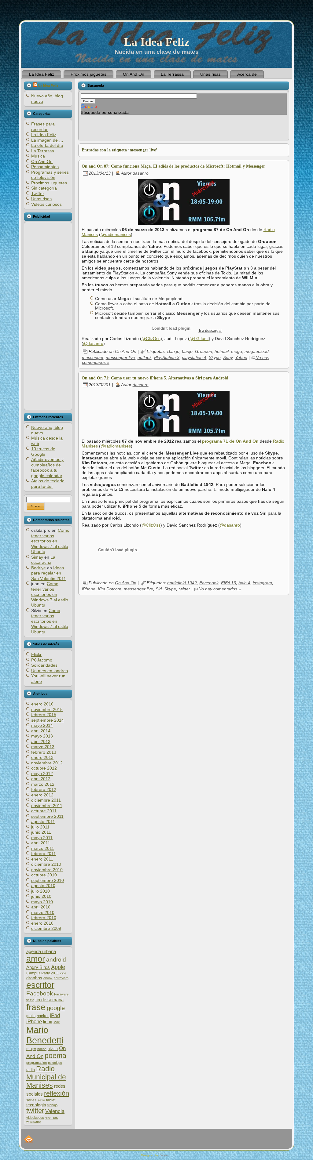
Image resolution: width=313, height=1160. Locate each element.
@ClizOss (151, 338)
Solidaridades (44, 665)
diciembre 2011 (46, 800)
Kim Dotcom (109, 588)
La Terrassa (42, 150)
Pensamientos (45, 166)
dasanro (141, 173)
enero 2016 (42, 703)
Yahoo (241, 357)
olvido (53, 1049)
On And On (42, 161)
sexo (41, 1100)
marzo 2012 (42, 784)
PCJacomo (41, 660)
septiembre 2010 (47, 880)
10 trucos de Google (43, 451)
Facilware (61, 994)
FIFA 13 (228, 582)
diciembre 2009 (46, 928)
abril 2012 (40, 778)
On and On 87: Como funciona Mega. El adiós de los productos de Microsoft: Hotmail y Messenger (173, 166)
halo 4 (244, 582)
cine (63, 973)
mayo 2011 (42, 837)
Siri (159, 588)
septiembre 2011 (47, 816)
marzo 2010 (42, 912)
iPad (55, 1015)
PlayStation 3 (166, 357)
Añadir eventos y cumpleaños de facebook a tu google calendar (47, 467)
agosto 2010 (43, 885)
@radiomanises (116, 234)
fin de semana (49, 999)
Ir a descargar (210, 330)
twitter (35, 1111)
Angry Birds (38, 967)
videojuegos (35, 1117)
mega (236, 351)
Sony (228, 357)
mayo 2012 (42, 773)
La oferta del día (47, 145)
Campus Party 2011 (42, 973)
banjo (187, 351)
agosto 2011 (43, 821)
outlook (145, 357)
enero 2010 (42, 923)
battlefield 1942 (182, 582)
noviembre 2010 (47, 869)
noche (41, 1049)
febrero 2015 (43, 714)
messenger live (120, 357)
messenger (92, 357)
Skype (215, 357)
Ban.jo (173, 351)
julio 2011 (40, 827)
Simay (37, 557)
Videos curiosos (46, 204)
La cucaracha (43, 560)
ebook (48, 978)
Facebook (39, 993)
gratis (30, 1016)
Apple (58, 967)
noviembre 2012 (47, 762)
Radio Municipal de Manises (46, 1077)
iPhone (34, 1021)
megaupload (257, 351)
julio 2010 (40, 891)
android (56, 959)
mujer (31, 1048)
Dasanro (165, 1155)
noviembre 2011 (46, 805)
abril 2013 (40, 741)
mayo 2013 (42, 736)
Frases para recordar (43, 126)
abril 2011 (40, 842)
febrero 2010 (43, 917)
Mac (56, 1022)
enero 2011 (42, 859)
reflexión (56, 1093)
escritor (40, 985)
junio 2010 (41, 896)
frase (36, 1007)
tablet (50, 1100)
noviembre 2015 (47, 709)
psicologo (55, 1062)
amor (35, 958)
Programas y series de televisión (50, 175)
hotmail (222, 351)
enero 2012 (42, 794)
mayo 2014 (42, 725)
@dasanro (93, 343)
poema (55, 1056)
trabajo (52, 1105)
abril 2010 (40, 906)
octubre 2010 (44, 874)
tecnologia (36, 1105)
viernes (51, 1117)
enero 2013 (42, 757)
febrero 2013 (43, 752)
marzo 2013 (42, 746)
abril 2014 (40, 730)
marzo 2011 (42, 848)
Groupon (203, 351)
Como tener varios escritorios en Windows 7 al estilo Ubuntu (50, 541)
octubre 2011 (44, 810)
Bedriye (38, 567)
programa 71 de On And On (230, 441)
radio (30, 1070)
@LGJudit (199, 338)
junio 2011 (41, 832)
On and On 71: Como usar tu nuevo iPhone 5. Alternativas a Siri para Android (155, 378)
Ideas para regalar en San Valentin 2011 (48, 573)
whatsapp (33, 1121)
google (56, 1007)
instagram (262, 582)
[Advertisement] (47, 316)
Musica (38, 156)
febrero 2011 (43, 853)
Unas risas (41, 198)
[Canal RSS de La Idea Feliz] (29, 1139)
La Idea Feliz (157, 41)
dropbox (34, 978)
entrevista (61, 978)
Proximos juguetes (49, 182)
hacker (43, 1015)
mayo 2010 (42, 901)
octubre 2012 (44, 768)
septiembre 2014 (47, 720)
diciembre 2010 (46, 864)
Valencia (54, 1111)
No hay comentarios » (219, 588)
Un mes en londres (49, 670)
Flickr (36, 654)
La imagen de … (47, 140)
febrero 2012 (43, 789)
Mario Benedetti (44, 1035)
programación (36, 1062)
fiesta (30, 1000)
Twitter (37, 193)
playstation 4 (194, 357)
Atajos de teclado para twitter (47, 483)
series (31, 1100)
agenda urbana (41, 951)
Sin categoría (44, 188)
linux (47, 1021)
